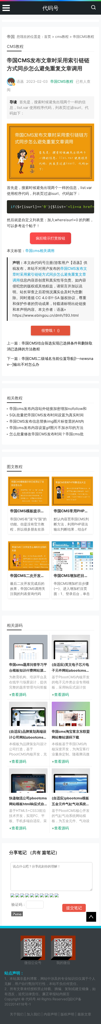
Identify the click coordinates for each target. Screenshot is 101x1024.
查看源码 (19, 694)
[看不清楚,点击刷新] (17, 913)
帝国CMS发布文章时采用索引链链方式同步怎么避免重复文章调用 (50, 274)
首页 (47, 36)
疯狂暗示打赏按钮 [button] (50, 238)
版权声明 (67, 1014)
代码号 (50, 8)
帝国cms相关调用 (39, 250)
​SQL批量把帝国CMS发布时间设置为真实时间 (46, 415)
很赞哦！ (49, 330)
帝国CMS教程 (83, 36)
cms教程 (62, 36)
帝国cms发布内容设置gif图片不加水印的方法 (46, 427)
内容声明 (50, 1014)
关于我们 (17, 1014)
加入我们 (33, 1014)
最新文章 (84, 1014)
